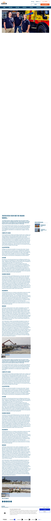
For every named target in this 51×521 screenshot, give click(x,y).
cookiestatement (28, 516)
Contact (45, 7)
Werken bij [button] (38, 7)
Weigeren (45, 511)
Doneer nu (45, 4)
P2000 (32, 1)
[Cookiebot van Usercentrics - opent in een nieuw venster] (5, 519)
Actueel (31, 7)
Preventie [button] (24, 7)
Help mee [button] (17, 7)
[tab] (3, 356)
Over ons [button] (10, 7)
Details (39, 519)
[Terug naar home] (4, 3)
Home (4, 7)
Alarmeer (45, 1)
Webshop (37, 1)
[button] (3, 345)
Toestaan (45, 509)
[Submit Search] (39, 4)
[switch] (22, 519)
